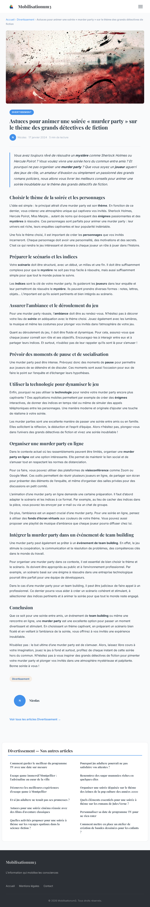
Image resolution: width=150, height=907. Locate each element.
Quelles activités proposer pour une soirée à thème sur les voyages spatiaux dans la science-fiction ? (38, 824)
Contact (48, 885)
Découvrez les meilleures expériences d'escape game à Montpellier (34, 789)
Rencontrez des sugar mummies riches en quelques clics (107, 777)
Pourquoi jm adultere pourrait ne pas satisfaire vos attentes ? (104, 765)
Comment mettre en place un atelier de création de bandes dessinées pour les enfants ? (109, 828)
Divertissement (25, 19)
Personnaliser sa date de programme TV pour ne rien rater (109, 813)
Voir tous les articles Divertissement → (35, 719)
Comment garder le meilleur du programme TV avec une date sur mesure (38, 765)
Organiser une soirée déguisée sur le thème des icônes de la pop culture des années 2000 (109, 789)
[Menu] (140, 6)
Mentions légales (29, 885)
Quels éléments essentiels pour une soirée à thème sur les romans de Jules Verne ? (108, 801)
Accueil (10, 19)
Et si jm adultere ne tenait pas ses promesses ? (40, 800)
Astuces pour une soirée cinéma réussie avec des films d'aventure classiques (38, 810)
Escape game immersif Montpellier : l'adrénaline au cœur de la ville (33, 777)
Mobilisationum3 (34, 6)
